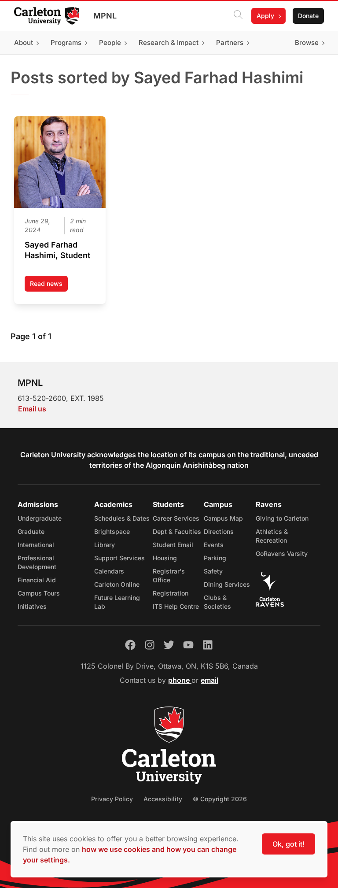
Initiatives (32, 606)
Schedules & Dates (122, 518)
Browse (307, 42)
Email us (32, 408)
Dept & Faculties (177, 531)
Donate (308, 15)
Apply (265, 15)
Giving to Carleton (282, 518)
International (36, 544)
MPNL (105, 15)
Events (214, 544)
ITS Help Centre (176, 606)
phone (179, 680)
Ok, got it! (288, 844)
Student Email (173, 544)
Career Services (176, 518)
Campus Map (223, 518)
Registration (170, 593)
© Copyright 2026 (220, 799)
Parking (215, 558)
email (209, 680)
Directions (219, 531)
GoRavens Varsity (282, 553)
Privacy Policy (112, 799)
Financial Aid (37, 580)
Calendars (109, 571)
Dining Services (227, 584)
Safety (213, 571)
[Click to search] (238, 16)
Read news (49, 286)
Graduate (31, 531)
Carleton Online (117, 584)
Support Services (119, 558)
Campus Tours (39, 593)
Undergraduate (40, 518)
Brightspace (112, 531)
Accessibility (162, 799)
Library (104, 544)
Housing (165, 558)
